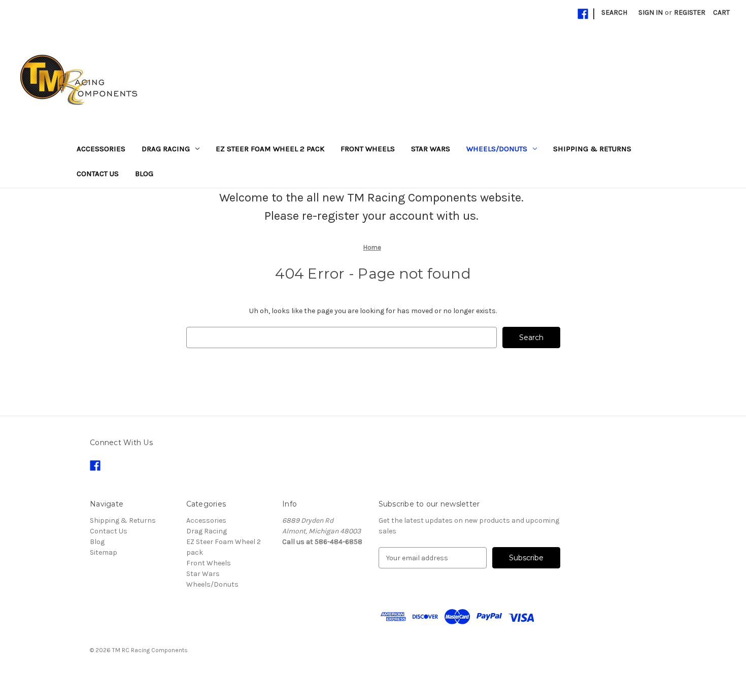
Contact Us (98, 173)
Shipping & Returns (592, 148)
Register (689, 12)
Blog (144, 173)
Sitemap (103, 552)
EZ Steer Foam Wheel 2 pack (270, 148)
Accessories (101, 148)
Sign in (650, 12)
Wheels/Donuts (496, 148)
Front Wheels (368, 148)
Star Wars (430, 148)
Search (614, 12)
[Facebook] (583, 14)
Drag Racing (166, 148)
